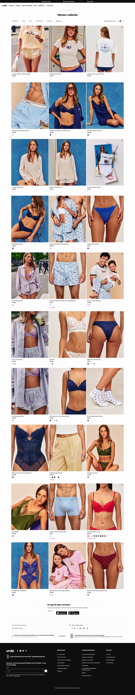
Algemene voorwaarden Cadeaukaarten (91, 662)
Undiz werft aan (110, 662)
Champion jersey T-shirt (55, 74)
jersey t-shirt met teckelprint (94, 300)
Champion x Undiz (46, 1)
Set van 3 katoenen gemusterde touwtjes (97, 590)
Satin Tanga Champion (17, 244)
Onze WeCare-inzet (110, 657)
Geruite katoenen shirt (17, 300)
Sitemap (84, 672)
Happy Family (90, 1)
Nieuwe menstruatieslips (68, 1)
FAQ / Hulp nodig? (61, 657)
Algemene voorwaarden (87, 660)
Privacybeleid (85, 665)
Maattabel (59, 671)
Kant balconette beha (92, 472)
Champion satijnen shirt (17, 187)
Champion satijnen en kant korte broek (21, 74)
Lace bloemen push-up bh (93, 531)
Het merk (108, 654)
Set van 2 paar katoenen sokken (94, 416)
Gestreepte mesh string (93, 244)
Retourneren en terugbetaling (64, 660)
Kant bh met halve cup (17, 359)
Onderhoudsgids (110, 660)
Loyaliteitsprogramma (62, 668)
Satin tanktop (15, 531)
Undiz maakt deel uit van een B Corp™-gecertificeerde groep (89, 635)
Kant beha (51, 359)
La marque (69, 10)
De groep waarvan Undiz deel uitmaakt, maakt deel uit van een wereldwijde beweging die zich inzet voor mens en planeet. (98, 636)
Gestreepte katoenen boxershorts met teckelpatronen (62, 300)
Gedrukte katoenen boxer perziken (57, 531)
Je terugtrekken (61, 662)
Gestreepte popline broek (55, 472)
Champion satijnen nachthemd (94, 130)
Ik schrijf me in (62, 636)
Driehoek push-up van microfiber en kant (59, 416)
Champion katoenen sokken (94, 187)
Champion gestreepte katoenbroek (20, 130)
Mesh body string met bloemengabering (21, 472)
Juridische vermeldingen (87, 657)
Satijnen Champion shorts (55, 187)
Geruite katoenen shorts (18, 416)
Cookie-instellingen (86, 675)
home (65, 10)
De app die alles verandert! (63, 665)
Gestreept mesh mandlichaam (19, 590)
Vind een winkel (61, 654)
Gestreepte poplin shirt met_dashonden (59, 244)
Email (7, 667)
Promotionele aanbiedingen (88, 654)
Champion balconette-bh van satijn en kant (59, 130)
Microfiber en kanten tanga (93, 359)
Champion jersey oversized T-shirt (95, 74)
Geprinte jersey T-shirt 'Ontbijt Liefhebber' (59, 590)
